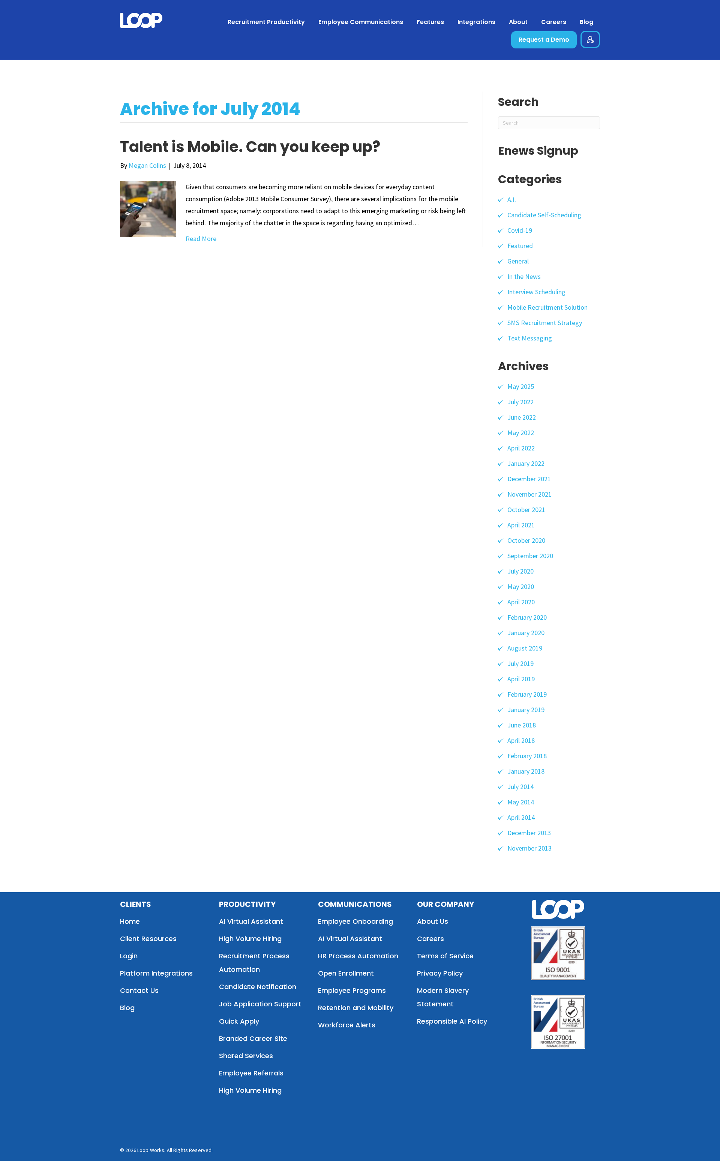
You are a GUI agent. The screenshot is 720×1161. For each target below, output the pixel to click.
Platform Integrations (156, 973)
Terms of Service (445, 956)
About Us (432, 921)
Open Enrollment (346, 973)
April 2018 (521, 740)
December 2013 (529, 832)
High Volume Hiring (250, 938)
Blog (127, 1007)
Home (130, 921)
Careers (430, 938)
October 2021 (526, 509)
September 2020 (530, 555)
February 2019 (527, 694)
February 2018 (527, 755)
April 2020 (521, 602)
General (518, 261)
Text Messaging (529, 338)
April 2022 (521, 448)
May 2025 (520, 386)
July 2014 (520, 786)
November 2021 (529, 494)
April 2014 (521, 817)
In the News (524, 276)
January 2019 (525, 709)
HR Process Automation (358, 956)
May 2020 (520, 586)
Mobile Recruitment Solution (547, 307)
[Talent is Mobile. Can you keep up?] (148, 208)
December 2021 (529, 478)
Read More (201, 238)
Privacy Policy (440, 973)
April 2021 (521, 525)
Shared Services (246, 1055)
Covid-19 (519, 230)
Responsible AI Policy (452, 1021)
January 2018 (525, 771)
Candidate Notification (257, 986)
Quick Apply (239, 1021)
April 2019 (521, 679)
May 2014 (520, 802)
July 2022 (520, 402)
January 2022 (525, 463)
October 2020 (526, 540)
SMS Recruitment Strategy (544, 322)
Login (129, 956)
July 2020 (520, 571)
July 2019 (520, 663)
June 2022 (521, 417)
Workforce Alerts (346, 1025)
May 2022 (520, 432)
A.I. (511, 199)
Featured (520, 245)
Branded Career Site (253, 1038)
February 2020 (527, 617)
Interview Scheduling (536, 292)
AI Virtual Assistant (251, 921)
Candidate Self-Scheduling (544, 215)
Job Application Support (260, 1004)
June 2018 (521, 725)
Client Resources (148, 938)
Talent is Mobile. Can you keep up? (250, 146)
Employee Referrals (251, 1073)
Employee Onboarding (355, 921)
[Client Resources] (590, 40)
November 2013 (529, 848)
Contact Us (139, 990)
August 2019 (524, 648)
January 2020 (525, 632)
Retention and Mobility (355, 1007)
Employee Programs (352, 990)
